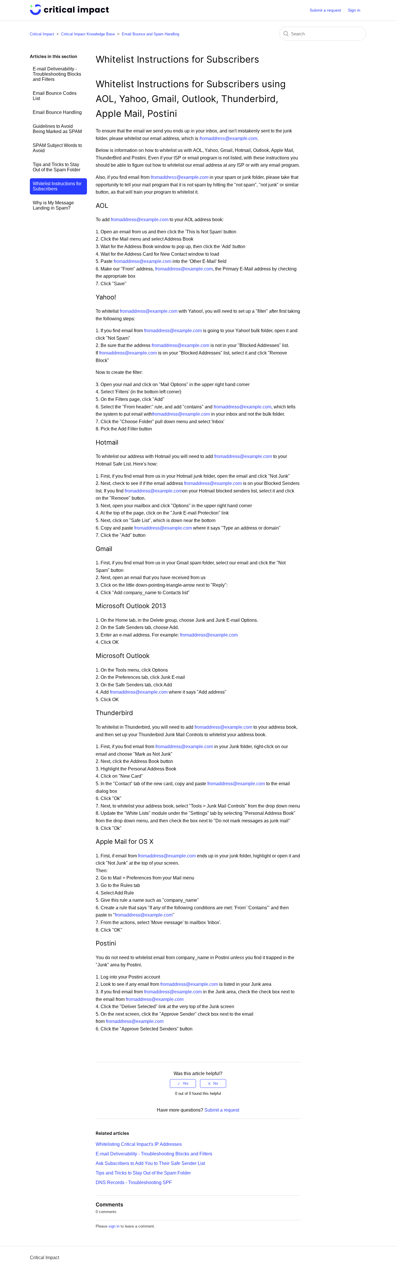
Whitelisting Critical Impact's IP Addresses (139, 1144)
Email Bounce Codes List (55, 96)
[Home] (69, 13)
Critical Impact (42, 34)
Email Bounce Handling (57, 112)
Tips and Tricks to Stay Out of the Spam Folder (56, 167)
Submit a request (325, 10)
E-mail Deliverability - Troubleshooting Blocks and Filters (57, 74)
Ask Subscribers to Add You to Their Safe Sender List (150, 1163)
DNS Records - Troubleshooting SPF (134, 1182)
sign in (113, 1226)
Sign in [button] (354, 10)
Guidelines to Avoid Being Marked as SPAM (57, 129)
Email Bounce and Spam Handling (150, 34)
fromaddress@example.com (228, 138)
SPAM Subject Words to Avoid (57, 148)
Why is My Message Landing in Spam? (53, 205)
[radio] (183, 1083)
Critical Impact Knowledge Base (88, 34)
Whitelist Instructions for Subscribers (57, 186)
